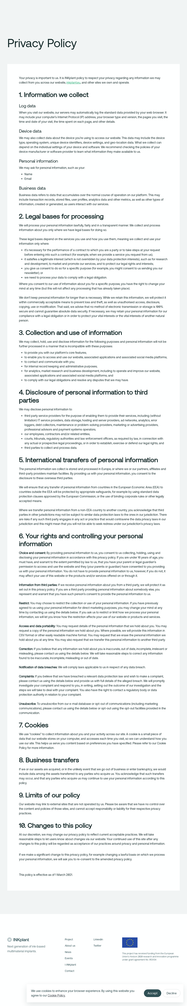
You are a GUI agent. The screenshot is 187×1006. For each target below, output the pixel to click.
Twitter (97, 945)
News (68, 952)
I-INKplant (70, 964)
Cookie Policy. (56, 995)
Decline (172, 993)
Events (69, 958)
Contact (69, 970)
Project (69, 939)
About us (70, 945)
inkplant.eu (73, 82)
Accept (153, 993)
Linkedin (98, 939)
